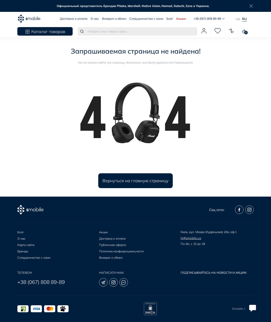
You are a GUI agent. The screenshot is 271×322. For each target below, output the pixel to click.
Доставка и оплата (73, 19)
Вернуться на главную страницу (135, 180)
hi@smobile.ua (191, 238)
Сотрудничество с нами (146, 19)
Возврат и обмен (114, 19)
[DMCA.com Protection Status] (150, 308)
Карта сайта (25, 245)
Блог (169, 19)
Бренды (22, 251)
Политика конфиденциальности (121, 251)
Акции (181, 19)
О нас (95, 19)
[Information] (251, 5)
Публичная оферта (112, 245)
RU (244, 19)
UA (238, 19)
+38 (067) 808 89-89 (41, 282)
